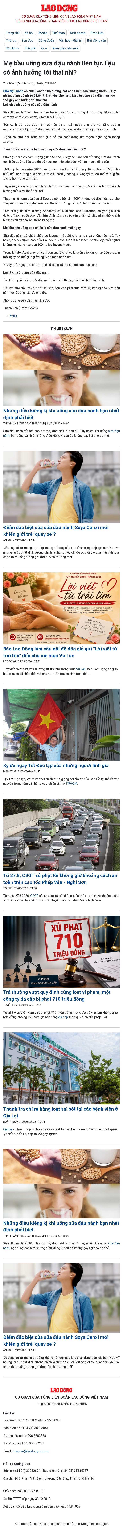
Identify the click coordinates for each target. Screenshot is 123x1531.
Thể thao (58, 33)
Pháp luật (96, 33)
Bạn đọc (27, 40)
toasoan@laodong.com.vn (30, 1451)
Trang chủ (13, 33)
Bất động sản (96, 40)
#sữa (13, 316)
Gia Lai (7, 1129)
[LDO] (61, 370)
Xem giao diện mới (65, 48)
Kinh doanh (77, 33)
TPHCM (71, 783)
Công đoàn (46, 40)
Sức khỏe (12, 48)
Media (42, 33)
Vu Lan (81, 669)
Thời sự (11, 40)
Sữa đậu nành (13, 91)
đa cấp (63, 1017)
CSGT (34, 896)
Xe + (44, 48)
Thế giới (30, 48)
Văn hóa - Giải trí (70, 40)
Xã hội (29, 33)
